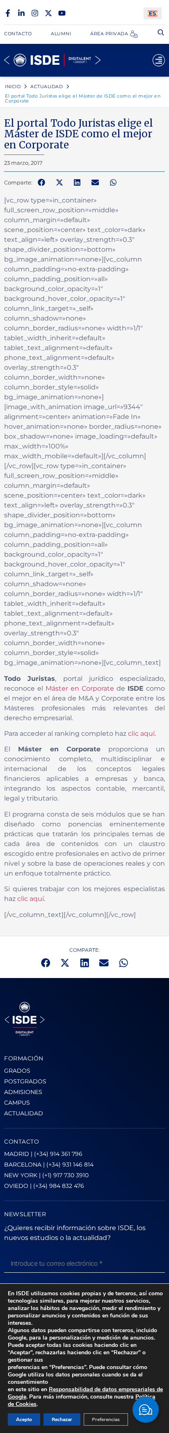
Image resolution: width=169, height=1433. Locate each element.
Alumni (61, 33)
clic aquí (141, 733)
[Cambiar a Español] (153, 13)
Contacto (18, 33)
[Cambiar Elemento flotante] (145, 1410)
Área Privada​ (109, 33)
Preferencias (106, 1419)
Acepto (24, 1419)
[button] (41, 183)
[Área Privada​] (133, 34)
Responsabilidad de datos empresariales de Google (85, 1393)
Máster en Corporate (80, 688)
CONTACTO (21, 1141)
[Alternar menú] (159, 60)
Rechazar (62, 1419)
